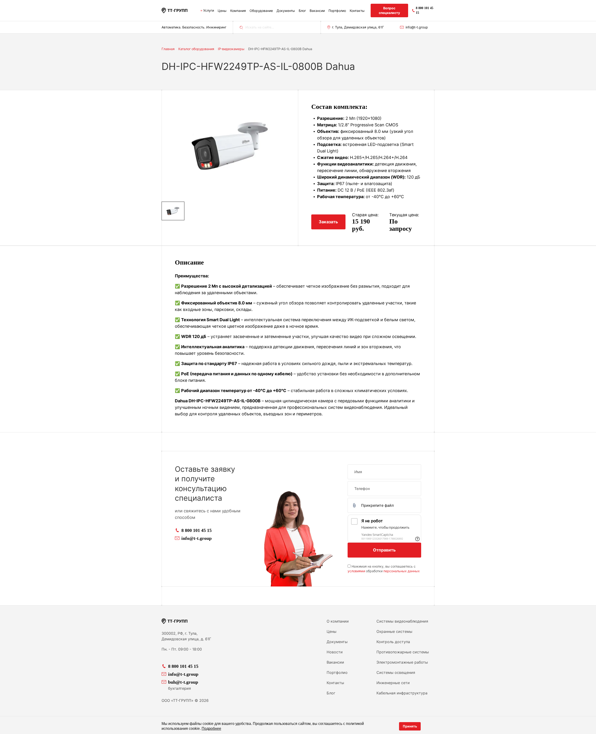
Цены (222, 11)
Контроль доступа (393, 641)
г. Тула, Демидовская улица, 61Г (358, 27)
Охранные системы (394, 631)
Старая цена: (365, 214)
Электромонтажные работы (402, 662)
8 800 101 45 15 (196, 530)
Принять (410, 726)
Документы (286, 11)
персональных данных (401, 571)
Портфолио (337, 11)
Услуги (208, 10)
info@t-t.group (417, 27)
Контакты (357, 11)
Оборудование (261, 11)
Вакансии (317, 11)
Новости (335, 652)
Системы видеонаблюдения (402, 621)
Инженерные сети (393, 682)
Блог (302, 11)
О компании (338, 621)
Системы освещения (395, 672)
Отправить (384, 550)
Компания (238, 11)
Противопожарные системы (402, 652)
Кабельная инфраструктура (401, 693)
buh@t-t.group (183, 682)
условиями (356, 571)
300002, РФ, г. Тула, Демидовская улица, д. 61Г (186, 636)
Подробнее (211, 729)
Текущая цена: (404, 214)
